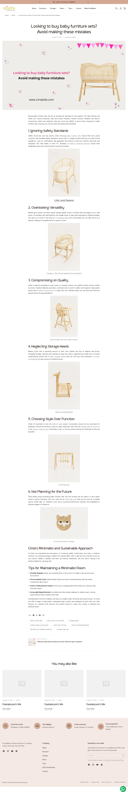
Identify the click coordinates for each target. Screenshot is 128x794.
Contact (45, 771)
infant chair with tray (59, 625)
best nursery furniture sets (55, 620)
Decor (44, 759)
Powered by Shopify (21, 782)
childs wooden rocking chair (39, 625)
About (44, 748)
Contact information (120, 782)
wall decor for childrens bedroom (41, 629)
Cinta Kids (11, 782)
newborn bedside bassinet (80, 625)
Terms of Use (110, 760)
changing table (74, 620)
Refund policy (85, 782)
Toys (44, 763)
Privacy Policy (120, 760)
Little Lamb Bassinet (64, 200)
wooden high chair (63, 629)
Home (7, 15)
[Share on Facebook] (33, 615)
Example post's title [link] (11, 704)
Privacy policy (95, 782)
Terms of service (106, 782)
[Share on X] (37, 615)
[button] (116, 8)
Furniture (45, 751)
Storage (45, 755)
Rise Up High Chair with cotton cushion (64, 339)
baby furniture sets (36, 620)
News (13, 15)
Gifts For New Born (48, 767)
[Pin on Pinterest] (40, 615)
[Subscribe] (123, 755)
